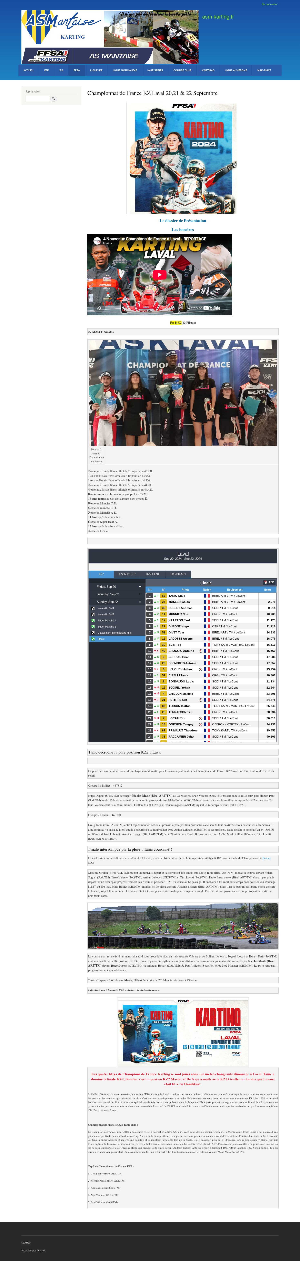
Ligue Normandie (125, 70)
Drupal (41, 1250)
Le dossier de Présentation (183, 220)
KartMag (208, 70)
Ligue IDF (96, 70)
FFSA (77, 70)
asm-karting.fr (218, 16)
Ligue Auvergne (236, 70)
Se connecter (270, 4)
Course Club (182, 70)
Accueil (28, 70)
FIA (61, 70)
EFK (46, 70)
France (267, 858)
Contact (25, 1242)
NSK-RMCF (264, 70)
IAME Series (155, 70)
